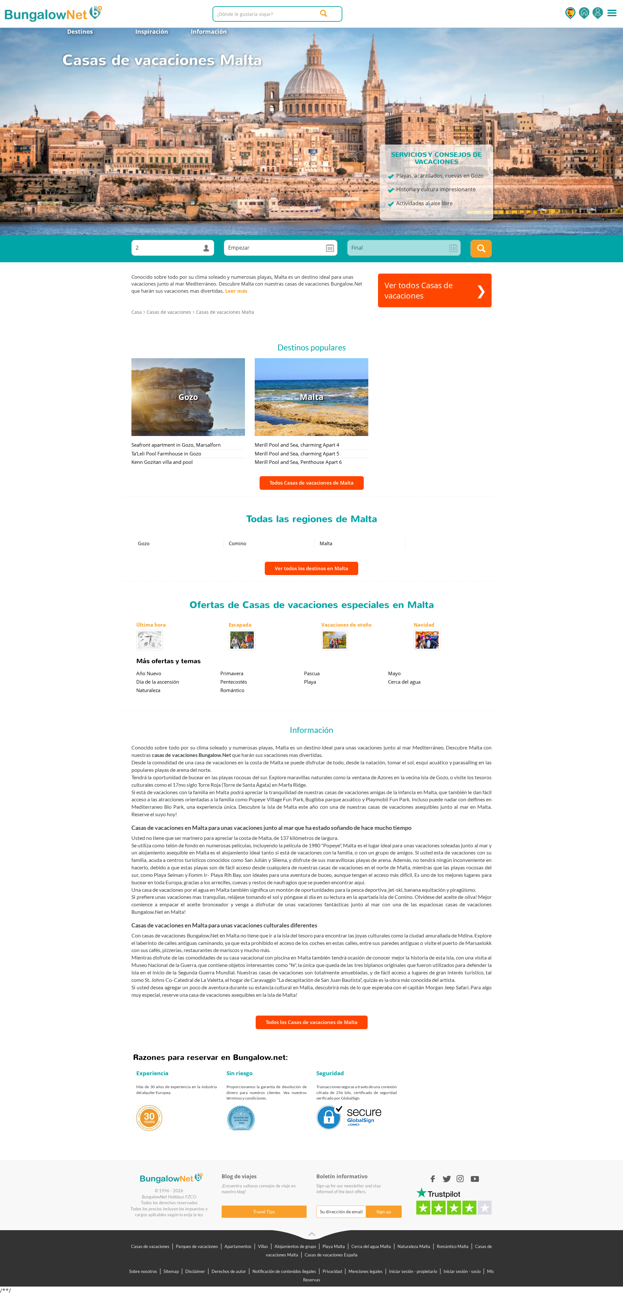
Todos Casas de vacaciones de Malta (312, 482)
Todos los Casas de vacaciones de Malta (312, 1022)
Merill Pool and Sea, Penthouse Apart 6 (298, 462)
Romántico (232, 690)
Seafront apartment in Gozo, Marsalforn (176, 444)
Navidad (424, 624)
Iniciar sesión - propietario (413, 1271)
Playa (310, 681)
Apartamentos (238, 1246)
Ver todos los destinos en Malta (311, 568)
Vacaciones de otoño (346, 624)
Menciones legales (365, 1271)
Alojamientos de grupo (295, 1246)
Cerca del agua (404, 681)
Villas (263, 1246)
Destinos (80, 31)
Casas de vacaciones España (331, 1254)
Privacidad (332, 1271)
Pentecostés (233, 681)
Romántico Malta (453, 1246)
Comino (237, 543)
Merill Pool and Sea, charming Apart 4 (297, 444)
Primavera (231, 673)
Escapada (240, 624)
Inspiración (151, 31)
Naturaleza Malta (413, 1246)
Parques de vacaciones (197, 1246)
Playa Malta (334, 1246)
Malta (326, 543)
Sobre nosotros (143, 1271)
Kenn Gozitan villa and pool (162, 462)
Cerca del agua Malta (371, 1246)
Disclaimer (195, 1271)
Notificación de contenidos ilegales (284, 1271)
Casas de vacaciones (150, 1246)
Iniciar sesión (597, 13)
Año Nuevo (148, 673)
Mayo (394, 673)
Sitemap (171, 1271)
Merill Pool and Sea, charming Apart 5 (297, 453)
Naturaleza (148, 690)
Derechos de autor (229, 1271)
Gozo (144, 543)
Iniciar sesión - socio (462, 1271)
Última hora (151, 624)
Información (209, 31)
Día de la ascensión (157, 681)
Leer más (236, 291)
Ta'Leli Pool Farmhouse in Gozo (166, 453)
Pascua (312, 673)
